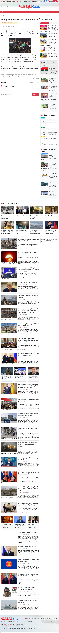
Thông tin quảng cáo (49, 150)
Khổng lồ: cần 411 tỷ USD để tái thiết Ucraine (28, 429)
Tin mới (53, 23)
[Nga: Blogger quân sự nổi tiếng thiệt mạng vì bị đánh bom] (22, 225)
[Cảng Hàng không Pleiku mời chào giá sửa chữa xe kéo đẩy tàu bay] (44, 155)
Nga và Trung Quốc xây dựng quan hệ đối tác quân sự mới (28, 473)
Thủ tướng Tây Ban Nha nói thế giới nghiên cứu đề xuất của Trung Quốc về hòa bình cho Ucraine (28, 385)
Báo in (14, 1)
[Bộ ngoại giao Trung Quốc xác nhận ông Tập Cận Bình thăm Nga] (9, 578)
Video (4, 1)
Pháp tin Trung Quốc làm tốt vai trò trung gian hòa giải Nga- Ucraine (51, 232)
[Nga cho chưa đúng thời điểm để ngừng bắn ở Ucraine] (9, 256)
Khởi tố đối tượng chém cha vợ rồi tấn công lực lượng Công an (53, 55)
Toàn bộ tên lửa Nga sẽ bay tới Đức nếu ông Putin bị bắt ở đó (28, 414)
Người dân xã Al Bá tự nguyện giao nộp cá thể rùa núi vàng (48, 107)
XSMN (55, 239)
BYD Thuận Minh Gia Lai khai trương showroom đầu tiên (48, 194)
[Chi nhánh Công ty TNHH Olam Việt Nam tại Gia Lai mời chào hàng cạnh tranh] (44, 175)
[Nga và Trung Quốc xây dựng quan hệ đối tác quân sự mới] (9, 476)
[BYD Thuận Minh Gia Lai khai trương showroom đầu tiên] (44, 193)
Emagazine (35, 1)
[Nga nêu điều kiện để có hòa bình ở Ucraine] (20, 519)
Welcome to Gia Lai (27, 1)
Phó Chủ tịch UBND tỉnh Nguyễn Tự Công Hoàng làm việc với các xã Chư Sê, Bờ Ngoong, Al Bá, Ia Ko (49, 72)
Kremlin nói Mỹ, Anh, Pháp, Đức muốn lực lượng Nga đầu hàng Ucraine (27, 444)
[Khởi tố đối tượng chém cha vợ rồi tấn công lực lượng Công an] (43, 55)
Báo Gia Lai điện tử (29, 6)
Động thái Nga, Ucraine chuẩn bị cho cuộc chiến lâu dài (28, 240)
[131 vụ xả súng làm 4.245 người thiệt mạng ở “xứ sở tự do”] (9, 328)
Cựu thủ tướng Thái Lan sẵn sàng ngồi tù (33, 377)
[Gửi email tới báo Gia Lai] (51, 1)
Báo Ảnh (9, 1)
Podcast (19, 1)
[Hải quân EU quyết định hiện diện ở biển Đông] (9, 605)
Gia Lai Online (10, 618)
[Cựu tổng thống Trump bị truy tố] (9, 287)
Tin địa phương (48, 62)
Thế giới (19, 242)
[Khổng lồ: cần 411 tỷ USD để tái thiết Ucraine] (9, 432)
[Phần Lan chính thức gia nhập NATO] (22, 210)
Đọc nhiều (44, 23)
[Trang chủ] (2, 12)
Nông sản (43, 117)
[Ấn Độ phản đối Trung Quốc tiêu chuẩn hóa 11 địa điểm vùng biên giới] (7, 210)
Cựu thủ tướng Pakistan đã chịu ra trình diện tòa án (32, 526)
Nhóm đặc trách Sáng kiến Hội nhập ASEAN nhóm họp (28, 560)
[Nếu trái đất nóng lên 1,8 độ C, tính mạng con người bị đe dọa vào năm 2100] (9, 491)
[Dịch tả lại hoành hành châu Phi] (9, 537)
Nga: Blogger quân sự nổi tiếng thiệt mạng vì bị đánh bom (22, 232)
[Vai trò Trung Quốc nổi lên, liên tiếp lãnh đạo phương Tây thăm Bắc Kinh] (9, 272)
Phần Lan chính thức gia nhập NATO (21, 216)
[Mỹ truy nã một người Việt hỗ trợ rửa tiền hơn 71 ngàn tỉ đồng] (9, 592)
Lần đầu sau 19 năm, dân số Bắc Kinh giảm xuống (28, 400)
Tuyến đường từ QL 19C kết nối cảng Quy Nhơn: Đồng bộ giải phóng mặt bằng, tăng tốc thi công (48, 42)
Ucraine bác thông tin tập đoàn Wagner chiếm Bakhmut (36, 217)
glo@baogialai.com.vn (8, 624)
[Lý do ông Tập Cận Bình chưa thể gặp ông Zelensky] (7, 371)
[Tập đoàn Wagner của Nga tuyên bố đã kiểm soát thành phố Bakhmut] (36, 225)
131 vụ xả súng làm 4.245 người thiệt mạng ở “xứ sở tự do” (28, 324)
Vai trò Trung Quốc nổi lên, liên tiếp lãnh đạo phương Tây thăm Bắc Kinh (28, 268)
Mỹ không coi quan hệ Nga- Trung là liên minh (28, 458)
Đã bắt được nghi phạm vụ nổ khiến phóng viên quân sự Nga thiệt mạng (7, 232)
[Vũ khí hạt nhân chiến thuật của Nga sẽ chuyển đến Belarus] (9, 358)
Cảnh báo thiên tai (21, 591)
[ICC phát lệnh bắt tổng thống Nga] (9, 551)
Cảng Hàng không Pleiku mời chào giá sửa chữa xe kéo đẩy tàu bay (49, 157)
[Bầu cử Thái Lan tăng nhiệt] (20, 371)
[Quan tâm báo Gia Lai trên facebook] (44, 1)
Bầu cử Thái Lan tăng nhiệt (19, 377)
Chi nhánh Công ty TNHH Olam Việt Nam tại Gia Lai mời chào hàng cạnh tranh (49, 176)
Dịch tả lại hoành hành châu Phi (27, 532)
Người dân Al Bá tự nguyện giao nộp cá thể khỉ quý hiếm (53, 88)
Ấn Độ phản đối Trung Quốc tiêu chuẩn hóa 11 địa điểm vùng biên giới (7, 217)
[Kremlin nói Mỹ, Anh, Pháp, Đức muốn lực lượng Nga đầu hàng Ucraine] (9, 447)
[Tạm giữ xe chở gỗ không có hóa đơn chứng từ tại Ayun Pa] (43, 35)
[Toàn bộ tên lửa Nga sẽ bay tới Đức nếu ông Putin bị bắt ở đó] (9, 418)
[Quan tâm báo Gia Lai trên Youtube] (49, 1)
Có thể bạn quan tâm (10, 204)
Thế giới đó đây (46, 15)
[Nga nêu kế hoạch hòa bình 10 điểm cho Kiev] (9, 300)
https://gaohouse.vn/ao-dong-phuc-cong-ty (49, 241)
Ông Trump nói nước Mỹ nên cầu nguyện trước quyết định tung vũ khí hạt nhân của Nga (28, 340)
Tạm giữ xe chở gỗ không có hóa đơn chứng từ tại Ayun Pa (53, 35)
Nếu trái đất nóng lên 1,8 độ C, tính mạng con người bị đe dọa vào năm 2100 (28, 488)
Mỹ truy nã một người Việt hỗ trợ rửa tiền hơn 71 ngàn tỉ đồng (28, 588)
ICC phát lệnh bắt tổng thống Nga (27, 546)
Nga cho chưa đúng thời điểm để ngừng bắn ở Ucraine (27, 253)
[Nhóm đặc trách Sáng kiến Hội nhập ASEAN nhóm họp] (9, 564)
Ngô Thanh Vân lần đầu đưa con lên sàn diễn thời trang (52, 49)
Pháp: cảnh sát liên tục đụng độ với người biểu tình (6, 526)
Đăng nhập (55, 1)
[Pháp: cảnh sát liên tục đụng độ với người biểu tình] (7, 519)
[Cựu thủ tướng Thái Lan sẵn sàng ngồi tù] (33, 371)
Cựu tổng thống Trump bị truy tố (27, 282)
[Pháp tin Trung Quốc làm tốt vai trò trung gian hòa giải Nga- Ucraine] (51, 225)
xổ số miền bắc (43, 239)
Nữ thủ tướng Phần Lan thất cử (50, 216)
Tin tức (2, 15)
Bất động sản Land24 (50, 239)
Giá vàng (43, 136)
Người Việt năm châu (54, 15)
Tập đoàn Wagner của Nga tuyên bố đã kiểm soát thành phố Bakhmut (36, 232)
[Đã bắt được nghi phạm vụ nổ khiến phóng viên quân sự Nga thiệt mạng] (7, 225)
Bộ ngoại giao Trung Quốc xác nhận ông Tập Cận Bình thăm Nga (28, 575)
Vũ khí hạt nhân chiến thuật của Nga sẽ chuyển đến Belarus (28, 354)
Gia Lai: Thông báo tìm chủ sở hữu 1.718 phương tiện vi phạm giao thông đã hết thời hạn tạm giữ (49, 167)
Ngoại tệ (43, 127)
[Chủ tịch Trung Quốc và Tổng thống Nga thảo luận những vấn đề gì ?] (9, 507)
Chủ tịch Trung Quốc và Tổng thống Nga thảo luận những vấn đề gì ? (28, 504)
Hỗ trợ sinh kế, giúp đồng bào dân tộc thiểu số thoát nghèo (53, 80)
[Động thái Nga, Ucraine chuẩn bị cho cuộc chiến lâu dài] (9, 243)
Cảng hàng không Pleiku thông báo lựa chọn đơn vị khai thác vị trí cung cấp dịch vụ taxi (49, 185)
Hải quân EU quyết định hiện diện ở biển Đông (28, 601)
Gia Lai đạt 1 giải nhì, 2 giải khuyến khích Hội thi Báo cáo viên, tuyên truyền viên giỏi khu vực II (49, 97)
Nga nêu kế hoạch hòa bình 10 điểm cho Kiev (28, 296)
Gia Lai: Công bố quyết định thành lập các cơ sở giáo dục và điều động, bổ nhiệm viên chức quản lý (49, 28)
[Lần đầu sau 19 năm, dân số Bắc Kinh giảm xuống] (9, 403)
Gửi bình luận (35, 94)
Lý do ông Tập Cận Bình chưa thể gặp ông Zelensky (6, 377)
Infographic (42, 1)
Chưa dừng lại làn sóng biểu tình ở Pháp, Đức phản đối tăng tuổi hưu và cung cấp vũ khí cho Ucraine (28, 310)
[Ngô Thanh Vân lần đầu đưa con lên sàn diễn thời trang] (43, 49)
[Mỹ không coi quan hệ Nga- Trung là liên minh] (9, 462)
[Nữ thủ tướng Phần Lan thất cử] (51, 210)
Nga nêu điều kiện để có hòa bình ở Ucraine (19, 526)
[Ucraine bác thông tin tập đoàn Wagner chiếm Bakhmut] (36, 210)
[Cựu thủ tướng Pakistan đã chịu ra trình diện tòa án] (33, 519)
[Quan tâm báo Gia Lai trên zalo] (46, 1)
